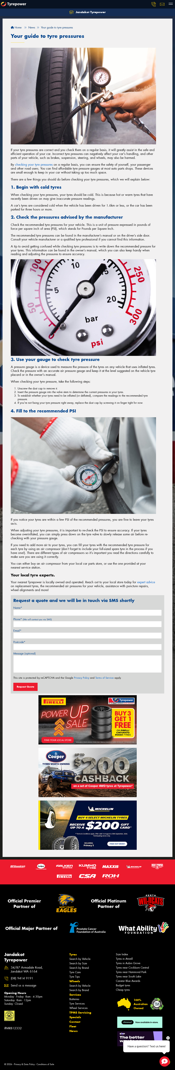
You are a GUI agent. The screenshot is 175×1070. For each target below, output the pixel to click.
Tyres (73, 954)
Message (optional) (24, 653)
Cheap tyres (123, 990)
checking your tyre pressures (34, 165)
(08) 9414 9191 (22, 978)
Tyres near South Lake (128, 976)
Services (75, 995)
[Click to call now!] (153, 4)
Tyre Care (75, 972)
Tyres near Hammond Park (131, 972)
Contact (74, 1022)
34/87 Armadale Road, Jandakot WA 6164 (27, 970)
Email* (17, 630)
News (73, 1031)
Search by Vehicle (79, 959)
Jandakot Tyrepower (90, 12)
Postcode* (19, 642)
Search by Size (78, 963)
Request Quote (25, 686)
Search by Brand (79, 968)
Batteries (74, 999)
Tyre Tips (74, 976)
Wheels (74, 981)
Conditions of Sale (45, 1064)
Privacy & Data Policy (24, 1064)
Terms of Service (104, 678)
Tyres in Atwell (124, 959)
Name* (17, 608)
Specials (75, 1017)
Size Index (122, 954)
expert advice (146, 582)
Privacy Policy (81, 678)
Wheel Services (78, 1008)
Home (18, 27)
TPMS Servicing (80, 1012)
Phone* (32, 619)
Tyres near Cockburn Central (132, 967)
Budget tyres (123, 985)
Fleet (72, 1026)
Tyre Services (77, 1003)
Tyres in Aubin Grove (128, 963)
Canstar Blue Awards (128, 981)
